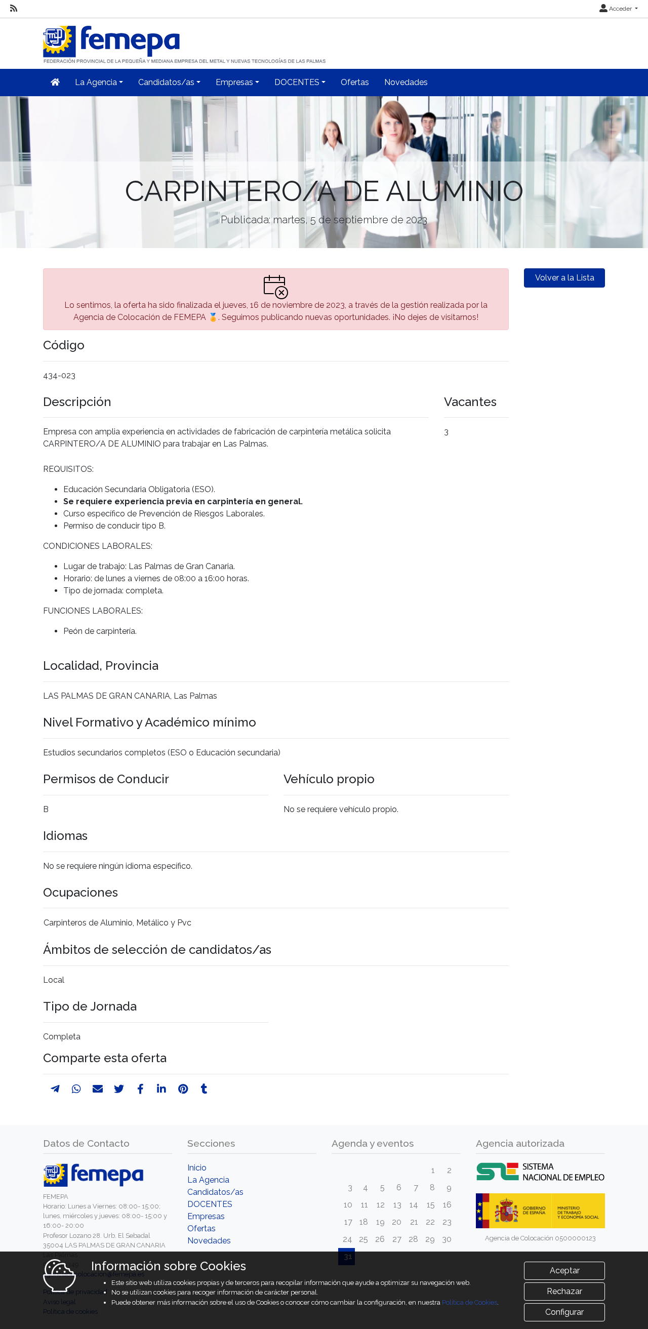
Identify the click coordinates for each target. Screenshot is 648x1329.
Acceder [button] (620, 8)
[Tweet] (119, 1089)
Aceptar (565, 1270)
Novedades (406, 82)
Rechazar (564, 1291)
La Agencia (208, 1180)
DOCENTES (209, 1204)
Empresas (206, 1216)
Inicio (197, 1168)
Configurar (564, 1312)
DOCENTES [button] (296, 82)
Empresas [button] (234, 82)
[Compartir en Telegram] (55, 1089)
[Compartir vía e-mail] (98, 1089)
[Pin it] (183, 1089)
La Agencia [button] (96, 82)
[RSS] (13, 8)
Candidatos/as (215, 1192)
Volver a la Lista (564, 278)
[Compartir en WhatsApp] (76, 1089)
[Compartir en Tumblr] (204, 1089)
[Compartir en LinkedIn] (161, 1089)
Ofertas (355, 82)
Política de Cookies (469, 1302)
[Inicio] (185, 40)
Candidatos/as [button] (166, 82)
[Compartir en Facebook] (140, 1089)
